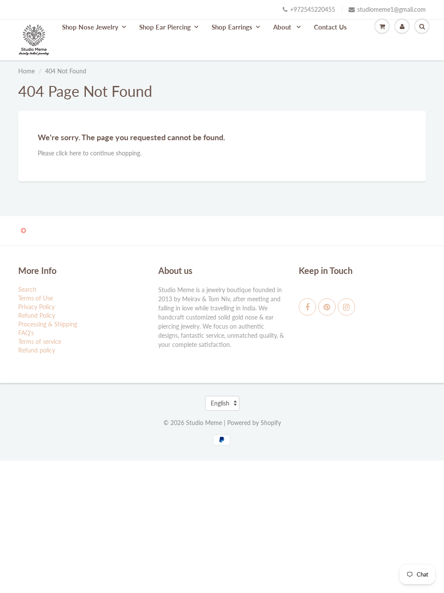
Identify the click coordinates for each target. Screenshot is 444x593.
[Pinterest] (327, 307)
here (75, 153)
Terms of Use (35, 298)
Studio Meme (204, 422)
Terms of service (39, 341)
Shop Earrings (232, 27)
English (220, 403)
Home (26, 71)
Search (27, 289)
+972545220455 (312, 9)
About (283, 27)
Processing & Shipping (47, 324)
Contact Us (330, 27)
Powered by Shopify (254, 422)
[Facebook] (307, 307)
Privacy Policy (36, 306)
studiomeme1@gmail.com (391, 9)
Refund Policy (36, 315)
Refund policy (36, 350)
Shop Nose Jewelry (90, 27)
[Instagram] (346, 307)
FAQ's (26, 332)
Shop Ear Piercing (165, 27)
